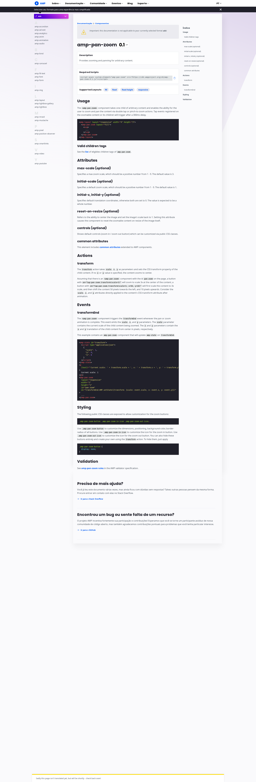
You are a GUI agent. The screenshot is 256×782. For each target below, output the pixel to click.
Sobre (55, 3)
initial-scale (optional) (192, 51)
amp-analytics (41, 33)
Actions (186, 75)
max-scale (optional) (192, 46)
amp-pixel (39, 130)
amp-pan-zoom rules (92, 468)
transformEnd (189, 90)
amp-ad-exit (40, 30)
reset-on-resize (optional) (194, 61)
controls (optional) (191, 66)
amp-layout (40, 100)
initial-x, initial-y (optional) (194, 56)
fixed (114, 89)
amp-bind (39, 53)
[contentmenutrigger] (201, 28)
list (87, 151)
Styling (186, 95)
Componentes (102, 23)
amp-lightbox (41, 107)
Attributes (187, 42)
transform (188, 80)
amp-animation (41, 40)
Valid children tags (191, 37)
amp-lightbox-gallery (44, 103)
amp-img (39, 90)
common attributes (192, 70)
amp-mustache (41, 120)
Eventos (116, 3)
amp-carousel (41, 63)
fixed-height (127, 89)
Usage (185, 32)
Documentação (74, 3)
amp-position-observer (45, 133)
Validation (187, 99)
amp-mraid (40, 117)
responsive (143, 89)
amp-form (39, 80)
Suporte (142, 3)
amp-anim (39, 36)
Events (186, 85)
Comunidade (97, 3)
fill (106, 89)
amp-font (39, 76)
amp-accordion (41, 26)
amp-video (39, 153)
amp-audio (39, 43)
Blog (130, 3)
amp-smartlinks (42, 143)
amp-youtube (41, 163)
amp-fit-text (40, 73)
